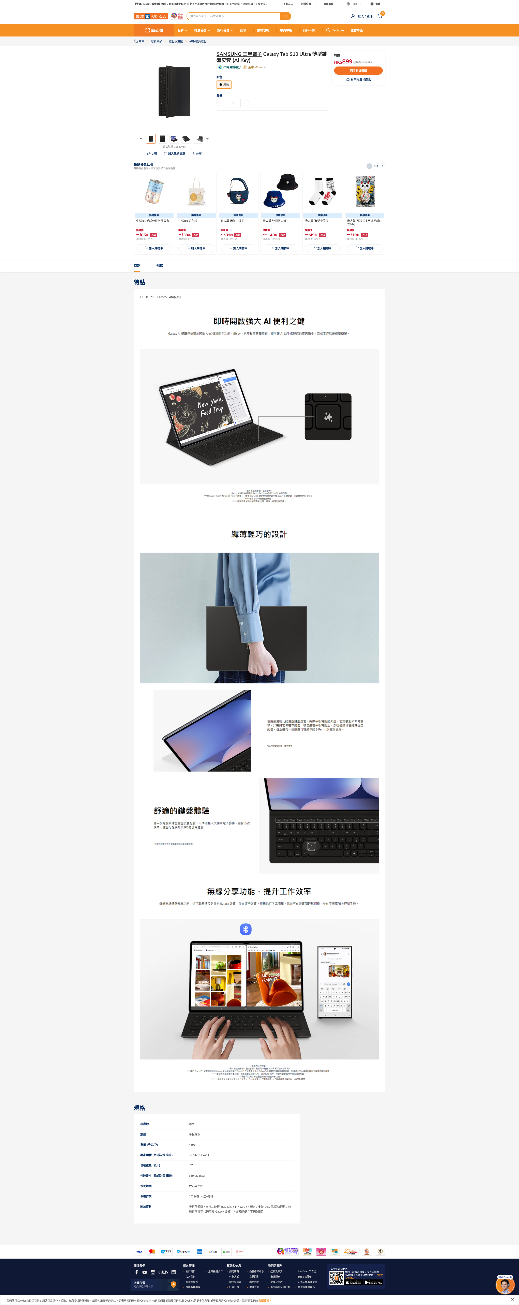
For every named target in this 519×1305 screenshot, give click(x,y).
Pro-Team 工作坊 (307, 1271)
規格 (160, 266)
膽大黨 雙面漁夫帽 (274, 221)
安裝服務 (275, 1276)
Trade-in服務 (305, 1276)
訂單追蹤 (328, 4)
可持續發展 (192, 1282)
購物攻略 (263, 30)
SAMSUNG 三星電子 (239, 54)
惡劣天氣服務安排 (307, 1282)
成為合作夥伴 (193, 1287)
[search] (285, 16)
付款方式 (234, 1276)
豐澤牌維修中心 (306, 1287)
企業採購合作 (215, 1271)
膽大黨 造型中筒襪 (316, 221)
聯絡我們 (254, 1282)
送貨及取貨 (276, 1271)
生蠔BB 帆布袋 (187, 221)
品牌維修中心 (256, 1271)
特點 (137, 266)
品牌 (181, 30)
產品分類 (157, 30)
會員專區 (286, 30)
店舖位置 (306, 4)
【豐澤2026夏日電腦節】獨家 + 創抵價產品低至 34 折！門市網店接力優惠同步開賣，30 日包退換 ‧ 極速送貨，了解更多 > (200, 4)
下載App (288, 4)
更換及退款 (276, 1282)
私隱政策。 (265, 1301)
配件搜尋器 (235, 1282)
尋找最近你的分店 (143, 1286)
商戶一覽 (309, 30)
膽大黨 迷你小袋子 (232, 221)
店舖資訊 (254, 1287)
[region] (259, 1300)
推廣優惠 (200, 30)
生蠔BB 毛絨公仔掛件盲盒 (152, 221)
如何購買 (234, 1271)
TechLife (338, 30)
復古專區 (357, 30)
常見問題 (254, 1276)
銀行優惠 (223, 30)
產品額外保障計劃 (280, 1287)
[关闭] (512, 1299)
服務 (243, 30)
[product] (154, 191)
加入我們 (190, 1276)
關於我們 (190, 1271)
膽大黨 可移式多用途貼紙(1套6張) (364, 222)
